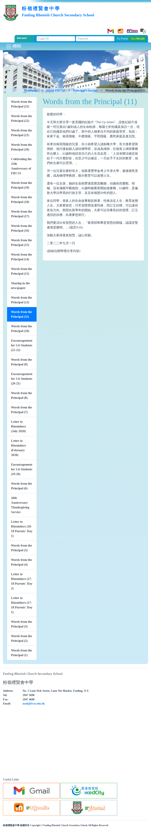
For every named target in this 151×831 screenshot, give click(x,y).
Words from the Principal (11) (21, 314)
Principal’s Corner (85, 90)
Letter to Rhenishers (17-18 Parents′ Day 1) (21, 605)
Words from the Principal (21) (21, 133)
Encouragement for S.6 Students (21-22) (21, 345)
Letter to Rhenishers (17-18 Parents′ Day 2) (21, 581)
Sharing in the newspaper (20, 286)
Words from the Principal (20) (21, 147)
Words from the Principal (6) (21, 486)
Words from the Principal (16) (21, 228)
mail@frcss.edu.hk (34, 703)
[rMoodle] (120, 30)
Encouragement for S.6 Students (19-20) (21, 469)
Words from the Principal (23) (21, 104)
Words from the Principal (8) (21, 395)
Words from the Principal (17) (21, 214)
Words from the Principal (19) (21, 185)
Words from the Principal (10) (21, 329)
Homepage (31, 90)
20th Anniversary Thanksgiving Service (20, 505)
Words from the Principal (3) (21, 624)
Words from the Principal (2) (21, 638)
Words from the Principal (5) (21, 548)
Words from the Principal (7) (21, 410)
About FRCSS (55, 90)
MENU (16, 46)
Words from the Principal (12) (21, 300)
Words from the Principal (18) (21, 199)
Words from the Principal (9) (21, 362)
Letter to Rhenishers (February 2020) (18, 448)
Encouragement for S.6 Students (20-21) (21, 378)
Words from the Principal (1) (21, 653)
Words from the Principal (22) (21, 118)
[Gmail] (110, 30)
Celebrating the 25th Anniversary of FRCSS (21, 166)
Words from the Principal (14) (21, 257)
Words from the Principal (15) (21, 242)
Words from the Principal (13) (21, 271)
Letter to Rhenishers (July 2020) (18, 426)
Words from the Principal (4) (21, 562)
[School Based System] (130, 30)
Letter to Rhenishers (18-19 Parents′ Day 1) (21, 528)
